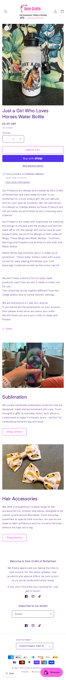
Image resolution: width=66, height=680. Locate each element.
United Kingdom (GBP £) (31, 646)
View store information (17, 182)
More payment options (33, 166)
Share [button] (9, 328)
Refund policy (38, 672)
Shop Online (14, 431)
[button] (5, 11)
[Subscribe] (50, 614)
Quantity (6, 133)
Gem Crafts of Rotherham (31, 668)
